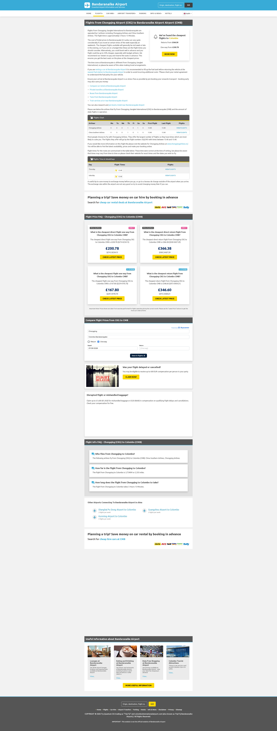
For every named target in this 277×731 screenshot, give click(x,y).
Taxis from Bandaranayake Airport (103, 97)
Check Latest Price (112, 257)
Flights (98, 13)
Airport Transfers (126, 13)
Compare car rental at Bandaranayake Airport (108, 86)
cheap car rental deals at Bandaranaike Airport (126, 202)
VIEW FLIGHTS (181, 128)
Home (88, 13)
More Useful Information (138, 685)
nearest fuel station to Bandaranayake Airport (106, 72)
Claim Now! (131, 377)
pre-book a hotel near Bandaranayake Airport (126, 105)
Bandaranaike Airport (109, 5)
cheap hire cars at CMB (112, 539)
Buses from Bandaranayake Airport (104, 93)
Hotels (168, 13)
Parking (142, 13)
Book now (170, 54)
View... (92, 676)
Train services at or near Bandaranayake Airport (108, 101)
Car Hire (110, 13)
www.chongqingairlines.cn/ (177, 144)
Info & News (155, 13)
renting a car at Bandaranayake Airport (110, 69)
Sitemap (179, 710)
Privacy (171, 710)
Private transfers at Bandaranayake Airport (107, 90)
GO (188, 5)
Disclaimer (162, 710)
